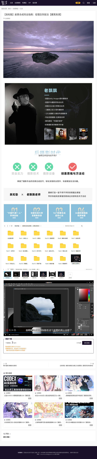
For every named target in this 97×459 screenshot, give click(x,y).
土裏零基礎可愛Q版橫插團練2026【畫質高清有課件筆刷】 (48, 422)
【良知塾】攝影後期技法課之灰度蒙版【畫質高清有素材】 (76, 365)
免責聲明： (20, 452)
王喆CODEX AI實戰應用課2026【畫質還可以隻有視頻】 (17, 396)
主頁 (11, 3)
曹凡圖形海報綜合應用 (10, 365)
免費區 (24, 3)
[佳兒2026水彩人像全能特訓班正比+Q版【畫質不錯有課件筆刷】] (48, 383)
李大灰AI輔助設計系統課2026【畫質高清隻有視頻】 (79, 422)
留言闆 (35, 3)
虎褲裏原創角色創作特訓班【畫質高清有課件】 (78, 396)
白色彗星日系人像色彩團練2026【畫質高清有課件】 (17, 422)
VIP (29, 3)
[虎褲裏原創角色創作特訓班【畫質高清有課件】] (79, 383)
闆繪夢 (4, 3)
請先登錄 (87, 343)
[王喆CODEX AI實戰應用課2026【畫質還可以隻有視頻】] (17, 383)
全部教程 (17, 3)
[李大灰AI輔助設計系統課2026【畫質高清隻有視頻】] (79, 410)
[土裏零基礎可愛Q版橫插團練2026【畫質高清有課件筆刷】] (48, 410)
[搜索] (83, 3)
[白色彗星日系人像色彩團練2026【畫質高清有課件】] (17, 410)
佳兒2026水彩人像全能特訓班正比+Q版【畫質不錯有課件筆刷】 (47, 396)
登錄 (7, 437)
